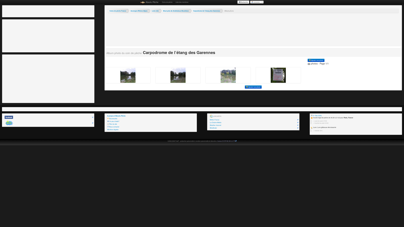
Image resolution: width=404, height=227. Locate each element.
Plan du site (113, 124)
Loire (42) (155, 11)
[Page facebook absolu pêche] (48, 117)
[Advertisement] (14, 11)
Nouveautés (113, 118)
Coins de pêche (167, 2)
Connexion (256, 2)
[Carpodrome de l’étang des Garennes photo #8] (228, 75)
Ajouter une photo (317, 60)
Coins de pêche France (118, 11)
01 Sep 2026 (317, 115)
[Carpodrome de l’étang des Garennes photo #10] (127, 75)
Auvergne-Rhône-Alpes (139, 11)
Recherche (244, 2)
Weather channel (215, 125)
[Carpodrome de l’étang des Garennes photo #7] (278, 75)
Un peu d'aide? (114, 121)
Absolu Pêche (151, 2)
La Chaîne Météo (215, 122)
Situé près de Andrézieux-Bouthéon (176, 11)
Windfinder (213, 128)
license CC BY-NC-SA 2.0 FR (226, 141)
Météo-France (214, 120)
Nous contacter (114, 127)
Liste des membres (182, 2)
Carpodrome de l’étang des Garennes (206, 11)
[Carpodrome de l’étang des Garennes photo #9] (178, 75)
